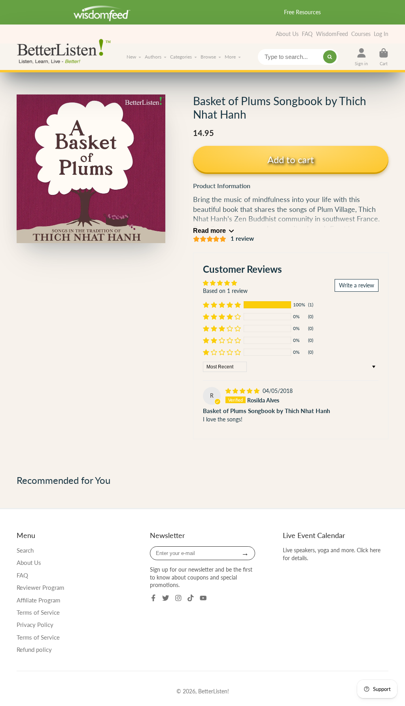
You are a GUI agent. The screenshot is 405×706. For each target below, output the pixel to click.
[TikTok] (190, 598)
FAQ (307, 33)
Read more (209, 230)
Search (25, 550)
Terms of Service (38, 612)
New (131, 57)
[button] (222, 304)
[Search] (330, 57)
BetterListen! (213, 691)
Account (361, 56)
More (230, 57)
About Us (287, 33)
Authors (153, 57)
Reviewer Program (40, 587)
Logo (66, 51)
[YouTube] (203, 598)
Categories (181, 57)
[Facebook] (153, 598)
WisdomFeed (332, 33)
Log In (381, 33)
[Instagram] (178, 598)
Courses (361, 33)
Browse (208, 57)
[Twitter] (165, 598)
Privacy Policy (35, 624)
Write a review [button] (356, 285)
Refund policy (34, 649)
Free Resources (302, 12)
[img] (243, 390)
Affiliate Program (38, 600)
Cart (383, 56)
